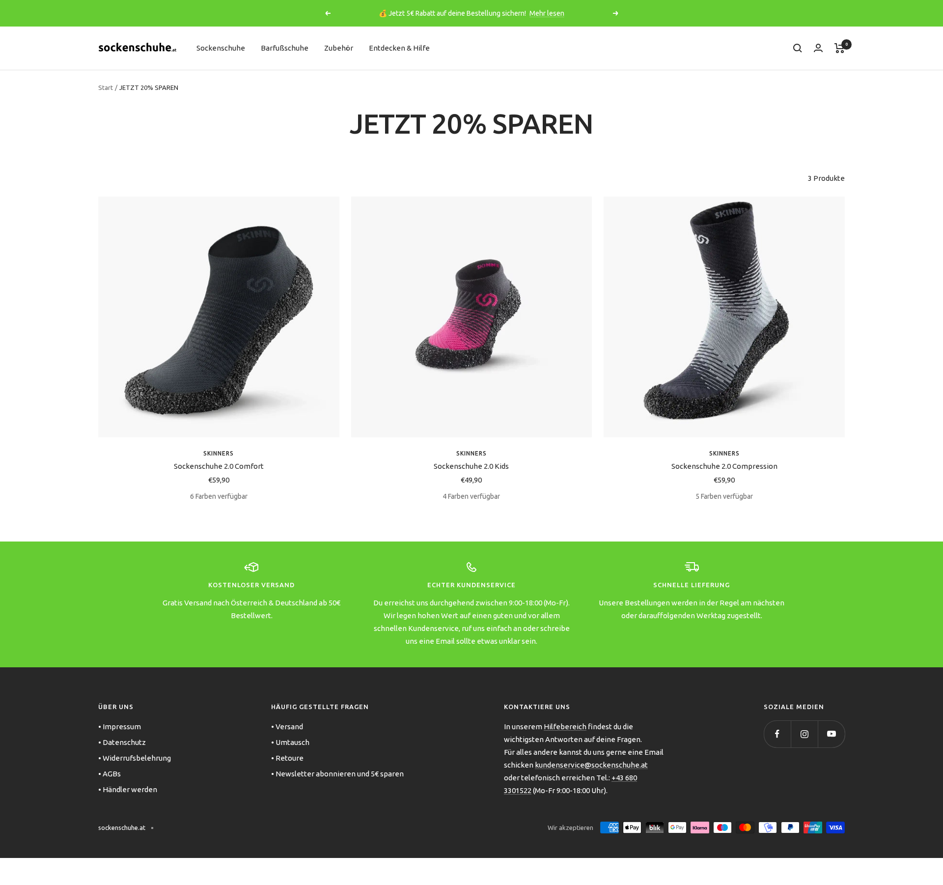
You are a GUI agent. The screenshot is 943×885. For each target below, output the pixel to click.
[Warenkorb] (839, 48)
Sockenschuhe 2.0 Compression (724, 466)
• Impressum (119, 726)
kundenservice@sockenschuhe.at (591, 765)
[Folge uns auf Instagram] (804, 733)
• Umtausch (290, 742)
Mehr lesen (546, 13)
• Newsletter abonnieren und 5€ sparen (337, 774)
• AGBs (109, 774)
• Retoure (287, 758)
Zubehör (338, 48)
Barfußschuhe (284, 48)
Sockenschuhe (220, 48)
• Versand (287, 726)
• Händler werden (127, 789)
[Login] (818, 48)
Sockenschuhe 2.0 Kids (471, 466)
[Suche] (797, 48)
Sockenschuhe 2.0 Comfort (219, 466)
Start (105, 87)
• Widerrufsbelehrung (134, 758)
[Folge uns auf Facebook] (777, 733)
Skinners (218, 453)
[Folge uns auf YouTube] (831, 733)
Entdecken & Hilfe (399, 48)
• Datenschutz (122, 742)
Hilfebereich (565, 726)
